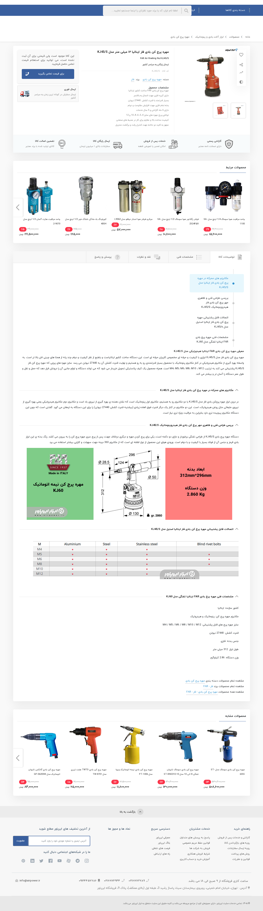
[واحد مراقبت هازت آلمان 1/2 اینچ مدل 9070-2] (39, 196)
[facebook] (50, 860)
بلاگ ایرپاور (164, 843)
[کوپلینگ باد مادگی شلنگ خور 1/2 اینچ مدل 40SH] (85, 196)
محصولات (234, 37)
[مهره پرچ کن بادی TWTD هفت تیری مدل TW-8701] (85, 745)
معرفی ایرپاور (163, 837)
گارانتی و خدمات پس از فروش (234, 837)
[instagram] (86, 860)
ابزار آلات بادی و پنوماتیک (209, 37)
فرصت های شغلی (161, 848)
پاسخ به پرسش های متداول (195, 837)
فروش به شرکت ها (199, 848)
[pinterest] (23, 860)
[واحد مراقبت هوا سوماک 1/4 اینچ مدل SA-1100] (224, 196)
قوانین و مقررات (241, 859)
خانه (247, 37)
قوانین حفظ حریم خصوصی (196, 843)
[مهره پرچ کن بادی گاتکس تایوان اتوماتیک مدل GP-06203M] (39, 745)
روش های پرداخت (240, 854)
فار (132, 79)
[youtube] (59, 860)
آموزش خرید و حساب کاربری (195, 859)
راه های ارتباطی (162, 854)
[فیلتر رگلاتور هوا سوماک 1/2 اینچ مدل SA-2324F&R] (178, 196)
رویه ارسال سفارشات (239, 848)
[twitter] (41, 860)
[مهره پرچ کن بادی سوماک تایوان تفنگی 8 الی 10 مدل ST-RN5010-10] (178, 745)
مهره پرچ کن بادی (180, 37)
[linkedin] (32, 860)
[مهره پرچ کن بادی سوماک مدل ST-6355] (224, 745)
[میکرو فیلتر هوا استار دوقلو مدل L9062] (131, 196)
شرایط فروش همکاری (198, 854)
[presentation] (245, 207)
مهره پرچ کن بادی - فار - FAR (202, 692)
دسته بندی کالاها (235, 10)
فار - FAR (208, 686)
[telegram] (77, 860)
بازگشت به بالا (128, 812)
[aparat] (68, 860)
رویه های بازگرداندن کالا (237, 843)
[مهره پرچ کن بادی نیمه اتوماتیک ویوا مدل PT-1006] (131, 745)
